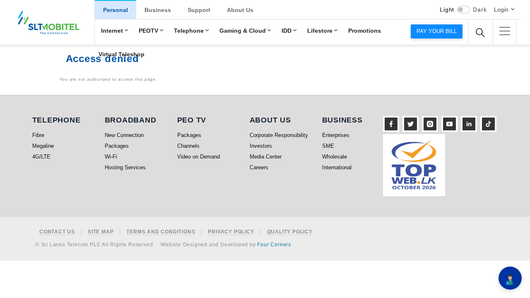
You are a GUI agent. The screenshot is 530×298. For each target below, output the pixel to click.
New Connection (124, 135)
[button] (504, 31)
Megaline (43, 146)
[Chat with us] (510, 278)
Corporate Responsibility (279, 135)
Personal (115, 10)
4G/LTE (41, 157)
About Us (240, 10)
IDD (287, 31)
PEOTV (148, 31)
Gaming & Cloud (242, 31)
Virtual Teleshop (122, 54)
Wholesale (334, 157)
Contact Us (57, 232)
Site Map (100, 232)
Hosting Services (125, 167)
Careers (259, 167)
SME (328, 146)
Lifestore (319, 31)
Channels (188, 146)
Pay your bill (437, 31)
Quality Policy (290, 232)
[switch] (463, 9)
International (337, 167)
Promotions (364, 31)
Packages (117, 146)
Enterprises (335, 135)
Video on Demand (198, 157)
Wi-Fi (111, 157)
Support (199, 10)
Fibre (38, 135)
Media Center (266, 157)
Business (158, 10)
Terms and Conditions (160, 232)
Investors (261, 146)
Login (501, 9)
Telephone (189, 31)
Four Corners (274, 245)
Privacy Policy (231, 232)
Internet (112, 31)
